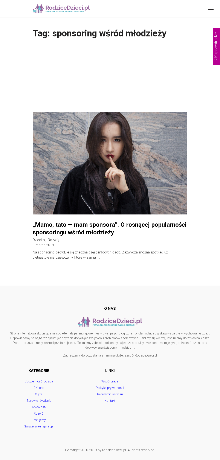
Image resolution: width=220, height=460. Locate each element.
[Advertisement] (110, 80)
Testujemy (39, 420)
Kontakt (110, 400)
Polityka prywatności (110, 388)
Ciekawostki (39, 407)
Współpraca (109, 381)
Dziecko (39, 240)
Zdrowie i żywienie (39, 400)
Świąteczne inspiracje (38, 426)
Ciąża (39, 394)
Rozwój (53, 240)
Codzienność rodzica (38, 381)
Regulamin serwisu (110, 394)
